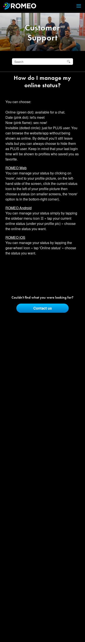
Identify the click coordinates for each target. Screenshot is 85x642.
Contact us (42, 308)
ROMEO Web (16, 167)
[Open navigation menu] (76, 6)
